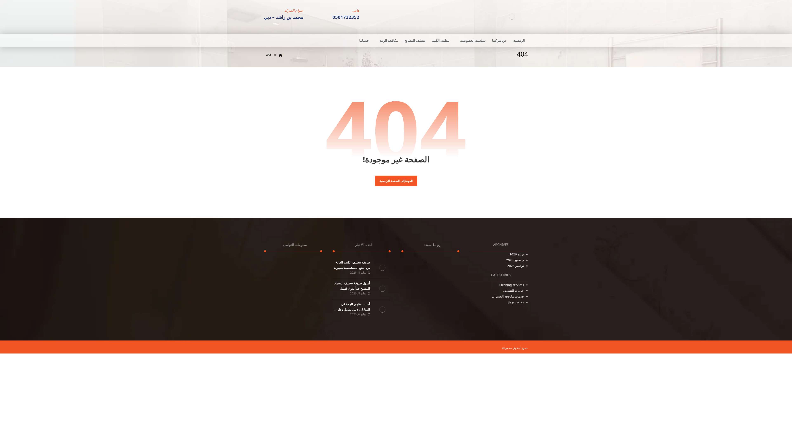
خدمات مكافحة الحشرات (508, 296)
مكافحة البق (416, 285)
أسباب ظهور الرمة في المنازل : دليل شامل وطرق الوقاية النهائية (352, 309)
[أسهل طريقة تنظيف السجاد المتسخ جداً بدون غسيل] (382, 288)
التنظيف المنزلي (444, 291)
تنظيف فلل (417, 268)
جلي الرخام (447, 303)
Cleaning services (511, 285)
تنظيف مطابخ (415, 262)
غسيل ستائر (447, 274)
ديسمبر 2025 (515, 260)
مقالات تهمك (515, 302)
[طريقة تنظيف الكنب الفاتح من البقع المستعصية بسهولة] (382, 268)
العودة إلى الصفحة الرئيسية (395, 181)
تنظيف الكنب (446, 262)
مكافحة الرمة (415, 297)
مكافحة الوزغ (415, 280)
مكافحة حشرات (414, 274)
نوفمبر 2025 (515, 266)
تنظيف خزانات (445, 268)
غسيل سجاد (447, 280)
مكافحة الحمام (445, 297)
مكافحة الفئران (445, 285)
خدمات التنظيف (513, 290)
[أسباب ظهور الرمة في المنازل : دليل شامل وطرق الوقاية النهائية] (382, 309)
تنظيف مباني (416, 291)
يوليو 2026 (516, 254)
